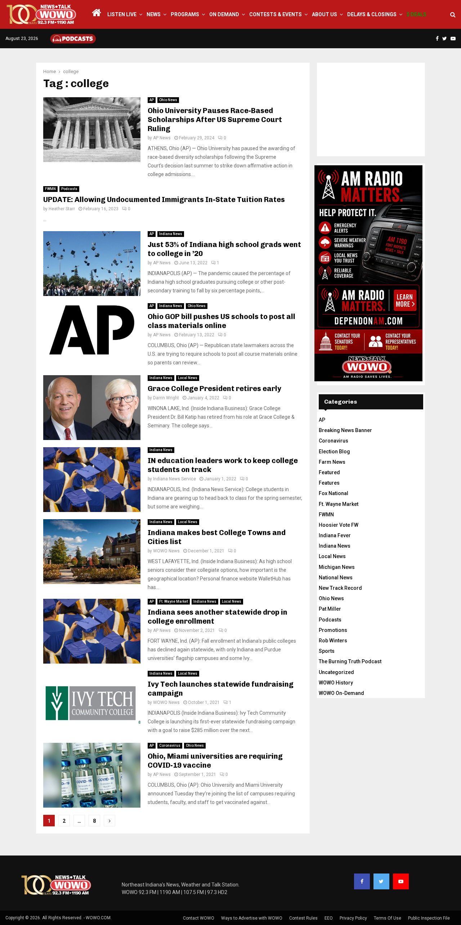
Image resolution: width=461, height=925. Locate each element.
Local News (187, 378)
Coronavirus (169, 745)
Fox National (333, 493)
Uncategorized (336, 672)
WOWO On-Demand (341, 693)
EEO (329, 918)
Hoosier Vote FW (338, 525)
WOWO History (336, 683)
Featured (329, 472)
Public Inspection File (429, 918)
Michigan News (337, 567)
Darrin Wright (166, 397)
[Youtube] (401, 881)
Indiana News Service (174, 478)
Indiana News (170, 234)
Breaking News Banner (345, 430)
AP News (162, 137)
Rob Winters (333, 640)
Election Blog (334, 451)
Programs (185, 14)
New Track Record (340, 588)
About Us (324, 14)
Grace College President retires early (214, 388)
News (154, 14)
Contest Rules (303, 918)
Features (329, 483)
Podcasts (69, 189)
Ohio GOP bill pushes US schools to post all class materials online (221, 321)
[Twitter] (381, 881)
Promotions (333, 630)
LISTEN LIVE (121, 14)
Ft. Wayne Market (173, 601)
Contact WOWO (198, 918)
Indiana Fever (335, 535)
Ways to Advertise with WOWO (251, 918)
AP (151, 100)
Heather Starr (62, 208)
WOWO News (166, 550)
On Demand (224, 14)
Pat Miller (330, 609)
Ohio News (168, 100)
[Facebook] (362, 881)
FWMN (50, 189)
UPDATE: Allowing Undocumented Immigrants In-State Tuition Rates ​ (164, 199)
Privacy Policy (353, 918)
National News (336, 577)
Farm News (332, 462)
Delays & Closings (372, 14)
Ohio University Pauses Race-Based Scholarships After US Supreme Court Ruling (215, 119)
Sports (327, 651)
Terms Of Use (387, 918)
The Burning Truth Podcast (350, 661)
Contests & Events (275, 14)
